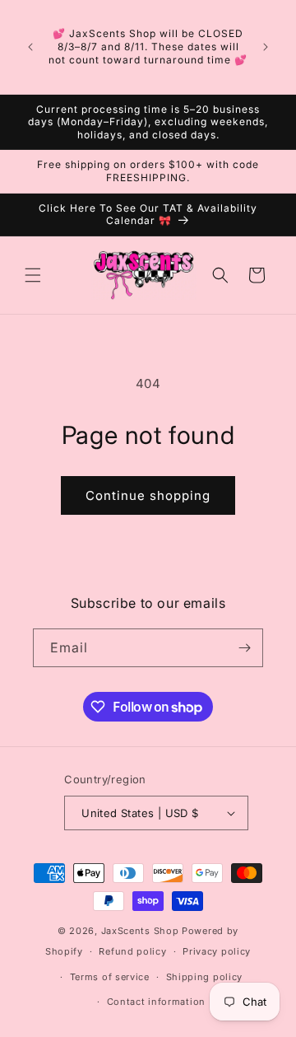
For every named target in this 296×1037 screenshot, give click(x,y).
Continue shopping (148, 495)
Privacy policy (217, 951)
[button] (33, 275)
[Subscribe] (244, 647)
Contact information (156, 1001)
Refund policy (132, 951)
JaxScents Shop (140, 931)
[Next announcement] (265, 47)
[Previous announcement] (30, 47)
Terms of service (110, 977)
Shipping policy (204, 977)
